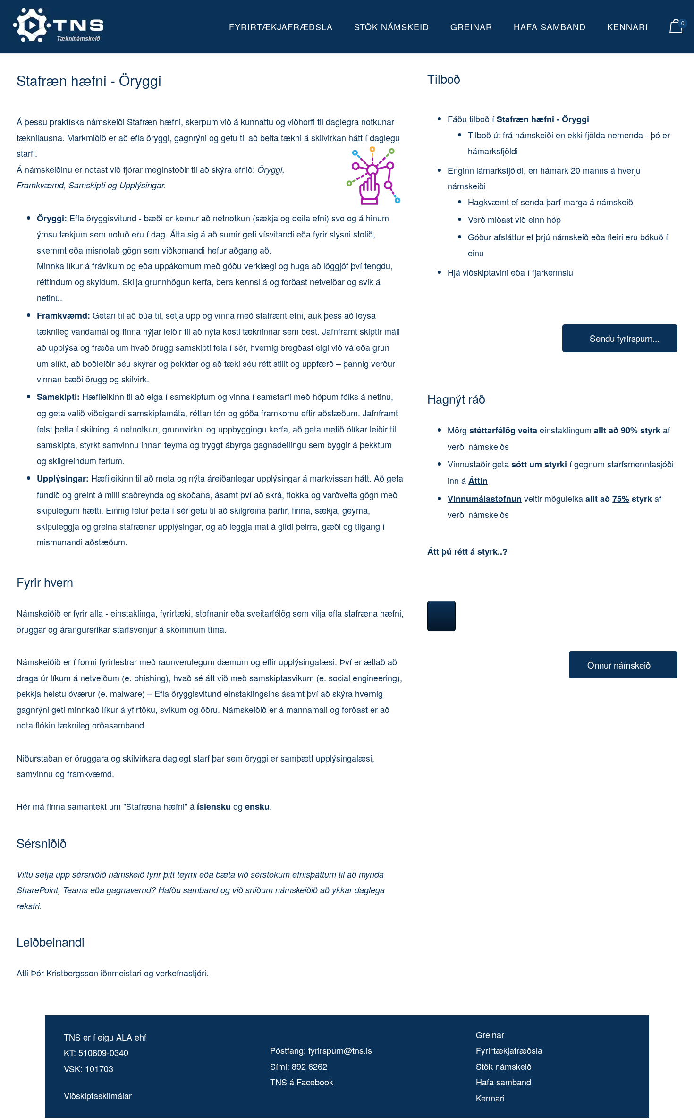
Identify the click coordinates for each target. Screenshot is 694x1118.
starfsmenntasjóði (640, 463)
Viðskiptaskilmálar (98, 1095)
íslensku (214, 806)
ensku (257, 806)
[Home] (58, 39)
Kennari (627, 26)
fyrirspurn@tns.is (340, 1050)
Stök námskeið (391, 26)
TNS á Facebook (301, 1082)
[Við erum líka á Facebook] (441, 616)
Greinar (471, 26)
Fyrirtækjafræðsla (281, 26)
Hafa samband (550, 26)
